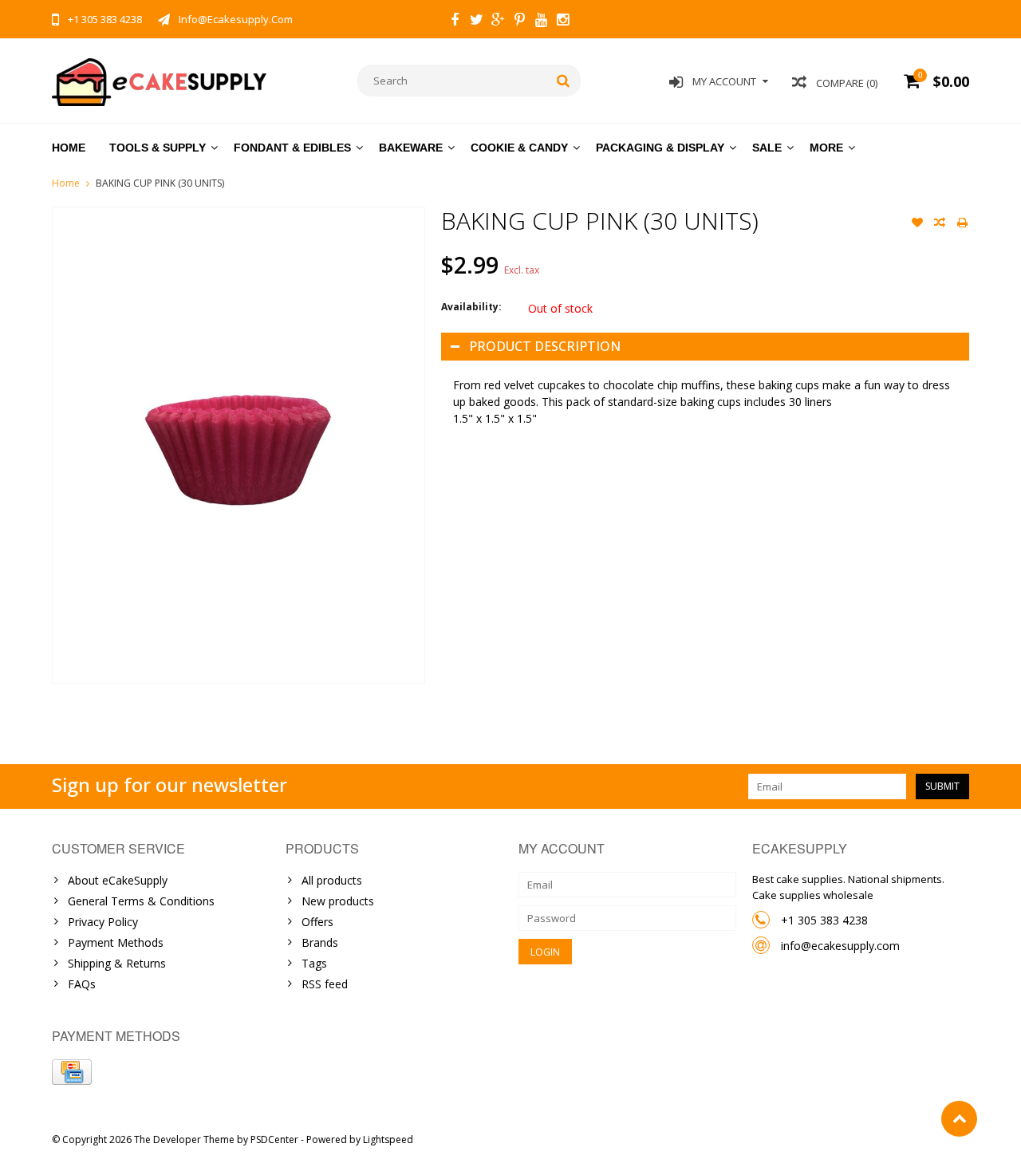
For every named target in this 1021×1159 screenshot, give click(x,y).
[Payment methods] (72, 1072)
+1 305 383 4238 (824, 920)
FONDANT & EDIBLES (292, 147)
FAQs (82, 983)
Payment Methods (116, 942)
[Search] (563, 81)
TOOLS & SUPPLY (157, 147)
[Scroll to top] (959, 1119)
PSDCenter (274, 1139)
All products (332, 880)
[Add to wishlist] (917, 224)
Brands (320, 942)
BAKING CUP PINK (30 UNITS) (160, 183)
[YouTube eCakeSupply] (541, 21)
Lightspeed (388, 1139)
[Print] (962, 224)
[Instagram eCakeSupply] (562, 21)
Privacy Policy (103, 921)
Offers (317, 921)
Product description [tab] (545, 346)
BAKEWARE (411, 147)
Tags (314, 963)
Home (68, 147)
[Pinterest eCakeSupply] (519, 21)
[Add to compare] (939, 224)
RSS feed (325, 983)
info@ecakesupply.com (840, 945)
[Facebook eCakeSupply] (454, 21)
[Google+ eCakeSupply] (498, 21)
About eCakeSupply (118, 880)
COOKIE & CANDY (519, 147)
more (826, 147)
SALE (767, 147)
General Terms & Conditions (141, 901)
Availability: (471, 306)
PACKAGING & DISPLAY (660, 147)
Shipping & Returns (117, 963)
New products (338, 901)
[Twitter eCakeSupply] (476, 21)
